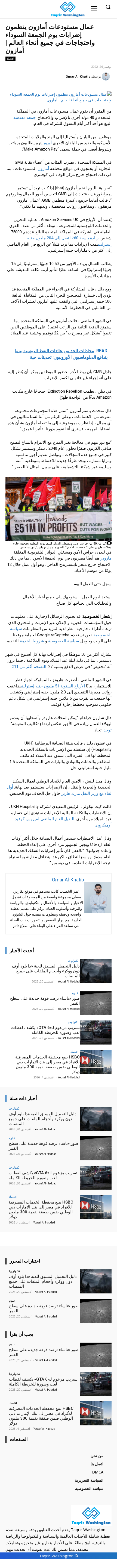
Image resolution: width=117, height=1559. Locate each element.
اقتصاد (10, 58)
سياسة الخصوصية (63, 641)
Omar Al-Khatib (78, 76)
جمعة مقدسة (24, 117)
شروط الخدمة (32, 641)
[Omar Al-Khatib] (107, 76)
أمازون (43, 168)
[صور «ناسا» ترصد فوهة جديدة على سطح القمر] (96, 1003)
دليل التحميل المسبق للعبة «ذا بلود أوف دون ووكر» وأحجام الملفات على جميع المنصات (46, 971)
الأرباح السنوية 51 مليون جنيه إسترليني (53, 686)
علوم (75, 992)
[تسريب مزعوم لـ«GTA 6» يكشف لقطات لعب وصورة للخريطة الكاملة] (96, 1032)
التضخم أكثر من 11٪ (29, 666)
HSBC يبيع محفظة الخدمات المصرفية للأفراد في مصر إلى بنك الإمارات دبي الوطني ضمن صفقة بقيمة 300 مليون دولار (47, 1064)
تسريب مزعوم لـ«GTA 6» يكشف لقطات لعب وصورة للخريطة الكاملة (45, 1030)
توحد (108, 730)
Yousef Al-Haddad (69, 981)
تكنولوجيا (72, 960)
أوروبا (47, 142)
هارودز (106, 558)
